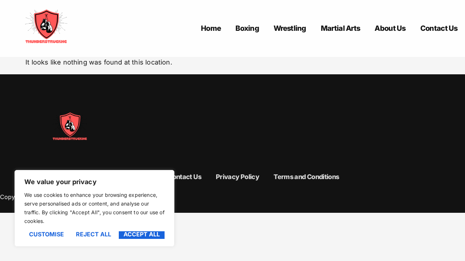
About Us (390, 28)
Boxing (247, 28)
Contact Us (439, 28)
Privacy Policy (237, 177)
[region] (94, 208)
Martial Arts (340, 28)
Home (211, 28)
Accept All (142, 234)
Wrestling (290, 28)
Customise (46, 234)
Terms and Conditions (306, 177)
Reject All (93, 234)
